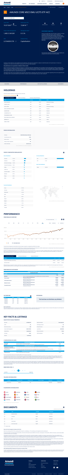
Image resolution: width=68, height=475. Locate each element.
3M (13, 223)
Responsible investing (42, 3)
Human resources (32, 467)
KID (12, 418)
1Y (23, 223)
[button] (61, 7)
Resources (57, 3)
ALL (42, 223)
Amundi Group (32, 466)
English (37, 416)
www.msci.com (28, 143)
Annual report (13, 421)
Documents (60, 83)
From (50, 223)
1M (8, 223)
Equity (12, 7)
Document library (44, 463)
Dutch (36, 418)
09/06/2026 (50, 416)
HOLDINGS (7, 83)
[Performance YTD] (27, 25)
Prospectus (13, 416)
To (58, 223)
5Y (32, 223)
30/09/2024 (50, 421)
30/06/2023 (50, 423)
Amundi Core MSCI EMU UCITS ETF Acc (20, 7)
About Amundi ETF (32, 464)
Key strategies (32, 3)
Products (24, 3)
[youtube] (57, 467)
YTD (37, 223)
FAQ (42, 464)
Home (5, 7)
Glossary (43, 466)
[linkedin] (54, 467)
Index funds (43, 467)
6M (18, 223)
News (30, 463)
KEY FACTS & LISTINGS (42, 83)
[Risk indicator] (13, 367)
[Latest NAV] (11, 25)
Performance (23, 83)
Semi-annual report (14, 423)
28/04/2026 (50, 418)
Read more (44, 39)
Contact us (55, 464)
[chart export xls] (61, 219)
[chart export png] (63, 219)
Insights (51, 3)
